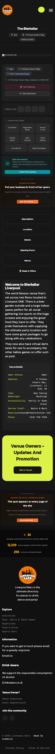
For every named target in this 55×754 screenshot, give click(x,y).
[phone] (21, 109)
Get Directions (29, 93)
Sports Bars (9, 631)
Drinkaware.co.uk (12, 683)
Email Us (7, 656)
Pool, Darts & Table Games (18, 619)
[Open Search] (41, 10)
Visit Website (29, 87)
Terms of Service (39, 748)
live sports (25, 314)
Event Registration (14, 703)
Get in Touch (25, 470)
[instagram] (42, 109)
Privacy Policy (15, 748)
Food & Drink (10, 627)
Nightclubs (8, 623)
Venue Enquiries (12, 699)
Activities (8, 616)
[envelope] (28, 109)
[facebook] (35, 109)
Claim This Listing (28, 172)
